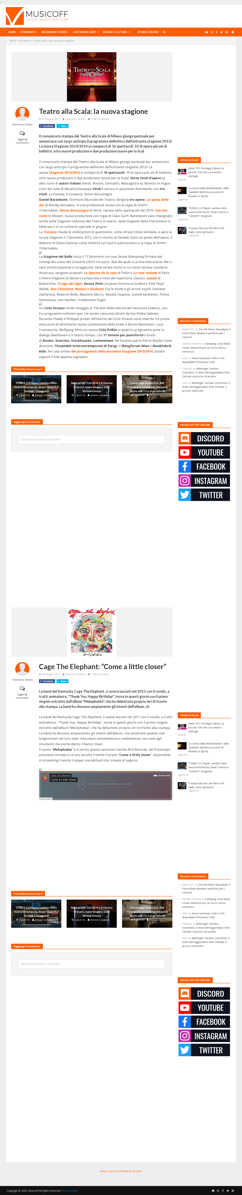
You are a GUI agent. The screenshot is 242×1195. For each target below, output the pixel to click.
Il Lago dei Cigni (69, 283)
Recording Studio (54, 32)
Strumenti (27, 32)
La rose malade (145, 273)
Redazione (155, 395)
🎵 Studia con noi (146, 32)
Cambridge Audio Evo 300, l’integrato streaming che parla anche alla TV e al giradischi (147, 387)
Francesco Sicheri (22, 124)
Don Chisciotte (61, 289)
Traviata (50, 232)
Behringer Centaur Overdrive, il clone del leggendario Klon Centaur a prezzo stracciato (206, 372)
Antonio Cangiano (44, 395)
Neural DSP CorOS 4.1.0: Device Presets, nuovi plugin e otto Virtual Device (91, 387)
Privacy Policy (69, 1190)
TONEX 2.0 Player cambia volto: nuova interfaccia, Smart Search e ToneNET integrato (36, 387)
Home (12, 32)
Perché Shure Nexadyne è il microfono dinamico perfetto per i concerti (206, 333)
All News (25, 40)
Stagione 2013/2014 (64, 172)
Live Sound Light (84, 32)
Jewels (152, 278)
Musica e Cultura (115, 32)
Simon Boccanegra (74, 210)
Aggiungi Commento (22, 140)
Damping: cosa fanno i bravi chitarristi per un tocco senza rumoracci (206, 347)
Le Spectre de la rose (100, 273)
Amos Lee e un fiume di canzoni (121, 1171)
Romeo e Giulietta (89, 289)
